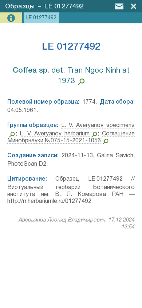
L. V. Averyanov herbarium (55, 133)
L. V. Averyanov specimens (98, 125)
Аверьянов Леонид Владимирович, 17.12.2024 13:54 (77, 223)
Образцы (20, 6)
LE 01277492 (63, 6)
